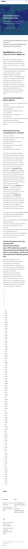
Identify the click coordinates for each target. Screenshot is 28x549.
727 (6, 351)
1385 (6, 335)
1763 (6, 347)
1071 (6, 385)
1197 (6, 376)
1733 (6, 453)
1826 (6, 342)
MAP (4, 545)
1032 (6, 413)
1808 (6, 426)
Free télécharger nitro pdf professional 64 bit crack (19, 504)
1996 (6, 322)
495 (6, 438)
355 (6, 442)
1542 (6, 428)
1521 (6, 344)
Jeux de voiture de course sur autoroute (13, 31)
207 (6, 406)
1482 (6, 440)
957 (6, 433)
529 (6, 367)
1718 (6, 481)
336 (6, 419)
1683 (6, 356)
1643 (6, 388)
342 (6, 340)
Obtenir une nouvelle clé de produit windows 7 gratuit (8, 524)
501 (6, 449)
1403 (6, 399)
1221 (6, 365)
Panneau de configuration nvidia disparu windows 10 (19, 510)
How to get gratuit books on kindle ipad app (8, 508)
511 (6, 465)
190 (6, 483)
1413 (6, 378)
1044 (6, 394)
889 (6, 372)
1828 (6, 353)
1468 (6, 383)
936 (6, 476)
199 (6, 460)
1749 (6, 422)
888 (6, 447)
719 (6, 467)
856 (6, 417)
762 (6, 397)
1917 (6, 458)
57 (5, 424)
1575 (6, 317)
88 (5, 410)
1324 (6, 469)
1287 (6, 315)
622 (6, 360)
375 (6, 310)
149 (6, 415)
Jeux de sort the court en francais (8, 503)
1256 (6, 349)
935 (6, 319)
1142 (6, 358)
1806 (6, 363)
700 (6, 463)
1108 (6, 369)
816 (6, 390)
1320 (6, 403)
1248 (6, 328)
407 (6, 444)
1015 (6, 456)
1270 (6, 338)
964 (6, 472)
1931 (6, 326)
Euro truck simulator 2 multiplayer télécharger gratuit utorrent (8, 530)
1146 (6, 331)
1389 (6, 324)
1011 (6, 392)
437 (6, 333)
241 (6, 431)
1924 (6, 408)
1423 (6, 381)
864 (6, 401)
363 (6, 474)
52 (5, 451)
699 (6, 478)
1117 (6, 313)
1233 (6, 435)
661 (6, 374)
